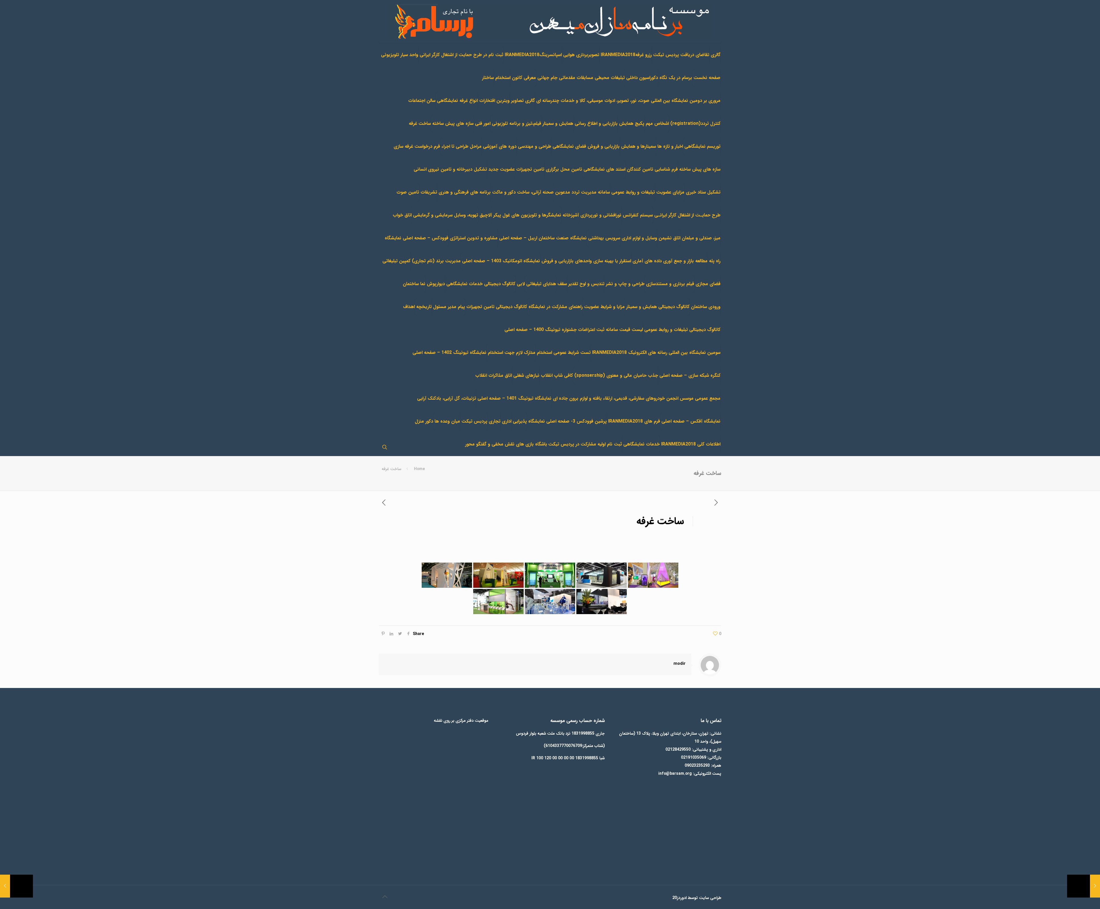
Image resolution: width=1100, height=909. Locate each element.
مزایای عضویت (670, 192)
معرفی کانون (524, 77)
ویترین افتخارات (494, 100)
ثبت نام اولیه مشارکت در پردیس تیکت (585, 444)
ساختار (488, 77)
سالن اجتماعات (421, 100)
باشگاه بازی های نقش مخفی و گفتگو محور (506, 444)
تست (585, 352)
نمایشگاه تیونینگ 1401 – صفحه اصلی (514, 398)
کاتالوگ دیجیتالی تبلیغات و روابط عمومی (682, 329)
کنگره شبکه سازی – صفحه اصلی (689, 375)
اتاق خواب (402, 215)
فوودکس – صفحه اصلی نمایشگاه (416, 238)
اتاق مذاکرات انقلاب (493, 375)
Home (419, 469)
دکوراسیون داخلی (642, 77)
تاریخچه (424, 306)
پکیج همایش (631, 123)
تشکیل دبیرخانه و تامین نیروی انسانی (450, 169)
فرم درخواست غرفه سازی (417, 146)
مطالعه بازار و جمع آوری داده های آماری (670, 261)
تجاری (494, 421)
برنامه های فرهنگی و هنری (465, 192)
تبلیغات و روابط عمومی (633, 192)
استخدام (502, 77)
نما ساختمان (414, 283)
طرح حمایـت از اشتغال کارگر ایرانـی (687, 215)
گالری (715, 54)
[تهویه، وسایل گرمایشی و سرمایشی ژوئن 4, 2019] (16, 886)
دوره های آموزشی (499, 146)
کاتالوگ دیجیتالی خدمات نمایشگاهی (480, 283)
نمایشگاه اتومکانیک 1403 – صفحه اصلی (501, 261)
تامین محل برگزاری (564, 169)
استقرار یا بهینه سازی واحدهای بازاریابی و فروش (586, 261)
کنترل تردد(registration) (695, 123)
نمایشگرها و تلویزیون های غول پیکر (527, 215)
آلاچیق (486, 215)
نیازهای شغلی (526, 375)
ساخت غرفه (420, 123)
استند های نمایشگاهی (604, 169)
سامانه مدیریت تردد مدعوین (582, 192)
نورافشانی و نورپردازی (600, 215)
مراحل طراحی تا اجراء (461, 146)
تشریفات (429, 192)
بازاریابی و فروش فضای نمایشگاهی (586, 146)
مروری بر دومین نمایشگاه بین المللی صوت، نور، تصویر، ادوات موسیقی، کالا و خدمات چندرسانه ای (628, 100)
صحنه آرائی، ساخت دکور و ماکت (523, 192)
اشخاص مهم (657, 123)
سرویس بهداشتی (604, 238)
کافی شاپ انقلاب (557, 375)
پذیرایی (520, 421)
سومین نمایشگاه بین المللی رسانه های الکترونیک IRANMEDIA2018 (656, 352)
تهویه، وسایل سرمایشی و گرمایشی (445, 215)
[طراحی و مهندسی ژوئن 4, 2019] (1083, 886)
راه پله (714, 261)
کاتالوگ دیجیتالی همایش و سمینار (658, 306)
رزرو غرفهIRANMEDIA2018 (626, 54)
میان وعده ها (447, 421)
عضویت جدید (501, 169)
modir (679, 663)
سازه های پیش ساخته (453, 123)
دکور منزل (424, 421)
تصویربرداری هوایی (581, 54)
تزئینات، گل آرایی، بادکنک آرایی (446, 398)
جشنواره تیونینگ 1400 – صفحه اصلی (540, 329)
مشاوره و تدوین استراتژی (474, 238)
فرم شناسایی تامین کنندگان (652, 169)
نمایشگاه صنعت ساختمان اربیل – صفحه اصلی (543, 238)
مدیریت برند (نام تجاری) (436, 261)
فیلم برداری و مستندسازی (670, 283)
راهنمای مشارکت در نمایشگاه (556, 306)
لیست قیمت (631, 329)
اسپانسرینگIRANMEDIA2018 (533, 54)
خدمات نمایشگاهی (641, 444)
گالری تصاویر (523, 100)
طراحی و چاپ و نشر (625, 283)
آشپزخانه (571, 215)
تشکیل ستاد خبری (703, 192)
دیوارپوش (436, 283)
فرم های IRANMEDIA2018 (634, 421)
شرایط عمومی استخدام (558, 352)
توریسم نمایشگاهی (702, 146)
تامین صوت (407, 192)
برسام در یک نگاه (675, 77)
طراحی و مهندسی (534, 146)
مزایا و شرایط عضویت (604, 306)
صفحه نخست (707, 77)
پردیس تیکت (474, 421)
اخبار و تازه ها (670, 146)
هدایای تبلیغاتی (541, 283)
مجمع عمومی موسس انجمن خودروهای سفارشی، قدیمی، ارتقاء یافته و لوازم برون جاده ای (636, 398)
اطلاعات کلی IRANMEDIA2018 (690, 444)
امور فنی (482, 123)
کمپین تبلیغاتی (396, 261)
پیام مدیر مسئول (449, 306)
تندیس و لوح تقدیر (586, 283)
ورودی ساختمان (705, 306)
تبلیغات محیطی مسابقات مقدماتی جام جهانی (581, 77)
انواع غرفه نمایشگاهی (457, 100)
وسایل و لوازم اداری (639, 238)
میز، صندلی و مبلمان (701, 238)
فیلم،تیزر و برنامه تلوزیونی (516, 123)
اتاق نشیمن (669, 238)
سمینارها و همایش (638, 146)
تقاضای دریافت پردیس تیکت (681, 54)
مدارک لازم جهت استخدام (511, 352)
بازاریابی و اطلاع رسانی (596, 123)
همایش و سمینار (558, 123)
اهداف (409, 306)
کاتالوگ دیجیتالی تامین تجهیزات (496, 306)
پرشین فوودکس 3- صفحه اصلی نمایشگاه (567, 421)
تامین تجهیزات (530, 169)
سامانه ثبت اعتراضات (598, 329)
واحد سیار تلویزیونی (399, 54)
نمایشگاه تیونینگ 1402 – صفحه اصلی (449, 352)
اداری (506, 421)
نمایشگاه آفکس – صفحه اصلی (690, 421)
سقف (562, 283)
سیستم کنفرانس (638, 215)
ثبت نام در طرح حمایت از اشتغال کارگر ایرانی (461, 54)
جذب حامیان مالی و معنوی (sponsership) (616, 375)
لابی (521, 283)
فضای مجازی (708, 283)
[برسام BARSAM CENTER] (550, 21)
